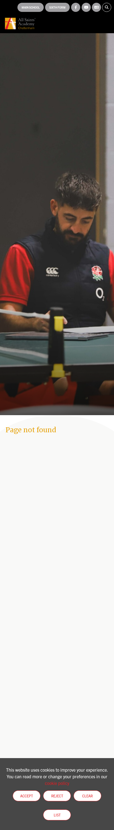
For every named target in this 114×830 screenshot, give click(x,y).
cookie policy (57, 783)
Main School (31, 7)
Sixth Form (57, 7)
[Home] (20, 23)
